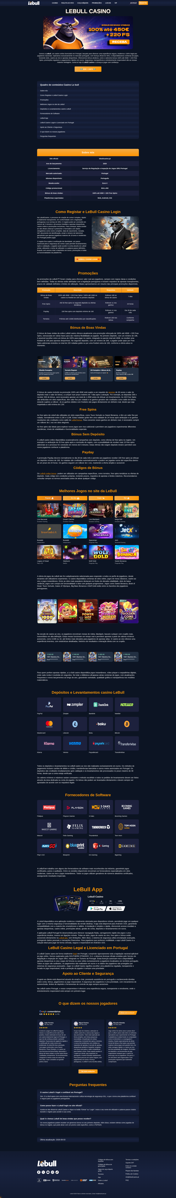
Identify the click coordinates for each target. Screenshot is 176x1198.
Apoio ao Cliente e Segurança (51, 127)
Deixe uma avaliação (127, 1013)
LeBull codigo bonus (48, 473)
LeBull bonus (77, 420)
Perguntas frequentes (48, 136)
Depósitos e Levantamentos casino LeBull (55, 109)
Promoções (44, 100)
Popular (48, 498)
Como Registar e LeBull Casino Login (54, 95)
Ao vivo (73, 498)
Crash (99, 498)
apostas (111, 392)
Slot (125, 498)
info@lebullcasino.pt (132, 1177)
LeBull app (63, 938)
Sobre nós (44, 91)
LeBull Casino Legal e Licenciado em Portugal (57, 123)
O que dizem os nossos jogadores (52, 132)
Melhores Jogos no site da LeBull (52, 104)
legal (75, 954)
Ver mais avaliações (88, 1071)
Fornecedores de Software (50, 113)
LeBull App (44, 118)
